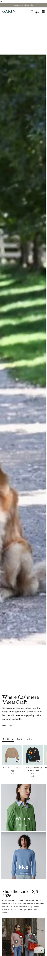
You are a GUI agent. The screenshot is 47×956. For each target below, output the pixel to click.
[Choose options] (18, 761)
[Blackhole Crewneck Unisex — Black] (32, 755)
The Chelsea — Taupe (12, 768)
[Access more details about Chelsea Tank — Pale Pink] (13, 946)
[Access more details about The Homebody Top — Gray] (34, 935)
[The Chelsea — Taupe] (12, 755)
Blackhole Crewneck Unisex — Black (33, 769)
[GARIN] (8, 11)
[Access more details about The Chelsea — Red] (21, 937)
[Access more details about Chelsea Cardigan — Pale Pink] (16, 942)
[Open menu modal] (43, 11)
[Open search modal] (32, 11)
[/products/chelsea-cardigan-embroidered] (23, 349)
